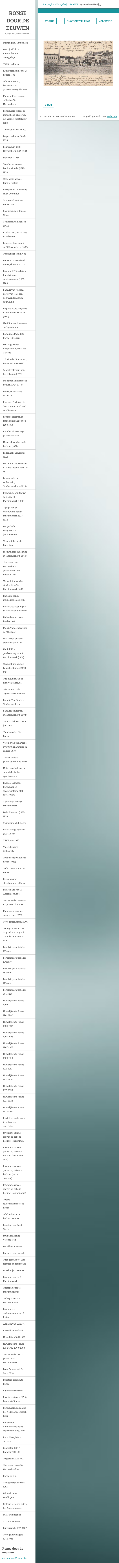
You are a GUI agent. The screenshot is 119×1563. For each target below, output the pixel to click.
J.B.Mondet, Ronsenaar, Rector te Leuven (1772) (15, 361)
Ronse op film (10, 1475)
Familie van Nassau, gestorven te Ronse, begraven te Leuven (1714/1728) (13, 295)
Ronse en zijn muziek (14, 1253)
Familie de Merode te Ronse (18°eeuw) (13, 335)
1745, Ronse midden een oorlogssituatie (15, 325)
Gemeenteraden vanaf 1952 (14, 1484)
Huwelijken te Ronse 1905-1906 (13, 1034)
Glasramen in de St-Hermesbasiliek (13, 1467)
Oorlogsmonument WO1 (15, 921)
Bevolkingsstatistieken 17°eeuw (14, 959)
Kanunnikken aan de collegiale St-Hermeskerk (13, 100)
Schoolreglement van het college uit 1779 (14, 371)
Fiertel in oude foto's (13, 1330)
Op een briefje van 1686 (14, 253)
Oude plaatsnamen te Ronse (13, 870)
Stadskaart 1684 (11, 157)
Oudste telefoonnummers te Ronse (13, 1203)
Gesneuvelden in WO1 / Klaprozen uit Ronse (14, 902)
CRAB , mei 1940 (11, 840)
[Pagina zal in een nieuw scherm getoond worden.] (78, 63)
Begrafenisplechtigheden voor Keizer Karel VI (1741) (15, 312)
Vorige (49, 21)
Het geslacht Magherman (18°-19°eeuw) (10, 530)
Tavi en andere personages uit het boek (15, 759)
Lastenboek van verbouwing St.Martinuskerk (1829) (14, 482)
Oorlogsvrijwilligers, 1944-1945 (13, 1536)
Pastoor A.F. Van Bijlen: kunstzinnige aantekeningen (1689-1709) (14, 277)
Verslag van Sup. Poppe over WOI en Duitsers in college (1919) (15, 746)
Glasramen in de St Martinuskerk (12, 803)
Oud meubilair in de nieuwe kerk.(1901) (13, 680)
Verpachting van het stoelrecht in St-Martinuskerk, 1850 (13, 585)
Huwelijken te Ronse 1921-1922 (13, 1098)
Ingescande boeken (13, 1390)
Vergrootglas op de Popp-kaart (12, 543)
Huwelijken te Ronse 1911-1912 (13, 1066)
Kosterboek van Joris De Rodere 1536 (15, 72)
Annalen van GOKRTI (13, 1323)
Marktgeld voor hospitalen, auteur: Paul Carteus (15, 348)
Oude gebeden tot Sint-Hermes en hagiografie (14, 1261)
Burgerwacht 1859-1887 (15, 1527)
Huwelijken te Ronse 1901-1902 (13, 1013)
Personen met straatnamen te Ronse (14, 880)
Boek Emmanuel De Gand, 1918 (13, 1371)
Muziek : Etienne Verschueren (11, 1237)
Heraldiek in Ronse (12, 1246)
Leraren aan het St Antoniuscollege (12, 891)
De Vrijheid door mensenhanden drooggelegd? (11, 53)
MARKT (74, 4)
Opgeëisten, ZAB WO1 (13, 1458)
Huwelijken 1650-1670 (14, 1337)
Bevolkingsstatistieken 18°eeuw (14, 970)
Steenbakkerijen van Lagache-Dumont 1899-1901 (15, 667)
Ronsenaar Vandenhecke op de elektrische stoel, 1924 (14, 1426)
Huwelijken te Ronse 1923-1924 (13, 1109)
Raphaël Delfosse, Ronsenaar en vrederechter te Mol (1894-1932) (13, 788)
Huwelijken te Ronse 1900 (13, 1002)
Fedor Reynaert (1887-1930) (14, 814)
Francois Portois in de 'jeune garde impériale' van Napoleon (14, 406)
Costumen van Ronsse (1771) (14, 223)
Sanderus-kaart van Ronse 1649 (13, 202)
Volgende (105, 21)
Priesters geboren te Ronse (13, 1381)
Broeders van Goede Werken (13, 1226)
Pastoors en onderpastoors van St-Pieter (14, 1313)
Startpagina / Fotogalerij (15, 42)
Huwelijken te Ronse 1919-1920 (13, 1087)
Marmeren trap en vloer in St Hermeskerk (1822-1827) (15, 467)
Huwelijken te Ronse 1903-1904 (13, 1023)
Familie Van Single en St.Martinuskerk (14, 702)
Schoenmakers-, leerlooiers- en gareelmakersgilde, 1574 (15, 85)
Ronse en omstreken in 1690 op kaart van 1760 (14, 262)
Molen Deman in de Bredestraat (13, 619)
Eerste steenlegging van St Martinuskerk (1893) (15, 608)
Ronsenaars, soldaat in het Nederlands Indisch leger (14, 1411)
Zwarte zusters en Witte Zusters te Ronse (15, 1399)
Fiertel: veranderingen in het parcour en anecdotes (14, 1122)
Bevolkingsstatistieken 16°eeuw (14, 949)
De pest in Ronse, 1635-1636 (14, 138)
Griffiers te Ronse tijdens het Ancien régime (15, 1505)
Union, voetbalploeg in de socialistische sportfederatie (14, 772)
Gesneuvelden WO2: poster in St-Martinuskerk (13, 1358)
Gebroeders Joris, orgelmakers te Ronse (14, 691)
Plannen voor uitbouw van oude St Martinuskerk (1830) (14, 496)
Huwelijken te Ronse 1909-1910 (13, 1055)
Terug (48, 104)
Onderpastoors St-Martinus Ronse (12, 1289)
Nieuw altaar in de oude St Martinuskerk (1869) (15, 553)
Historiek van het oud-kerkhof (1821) (14, 444)
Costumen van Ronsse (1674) (14, 212)
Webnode (112, 116)
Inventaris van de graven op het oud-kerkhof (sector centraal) (12, 1172)
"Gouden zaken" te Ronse (12, 734)
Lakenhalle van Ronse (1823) (14, 454)
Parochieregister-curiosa (12, 1439)
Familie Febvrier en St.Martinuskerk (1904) (14, 712)
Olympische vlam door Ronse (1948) (14, 859)
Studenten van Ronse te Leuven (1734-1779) (15, 382)
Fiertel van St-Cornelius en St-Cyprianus (15, 191)
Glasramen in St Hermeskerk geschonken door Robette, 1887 (12, 568)
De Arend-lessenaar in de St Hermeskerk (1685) (15, 245)
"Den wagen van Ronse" (15, 129)
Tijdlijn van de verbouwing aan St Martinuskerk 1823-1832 (13, 513)
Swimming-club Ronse (14, 822)
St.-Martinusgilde (12, 1514)
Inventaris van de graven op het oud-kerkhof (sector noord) (14, 1188)
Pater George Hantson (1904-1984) (14, 831)
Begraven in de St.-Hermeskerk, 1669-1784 (15, 148)
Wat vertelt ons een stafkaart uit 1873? (13, 640)
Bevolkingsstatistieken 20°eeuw (14, 991)
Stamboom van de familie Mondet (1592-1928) (14, 168)
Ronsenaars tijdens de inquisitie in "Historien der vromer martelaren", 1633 (15, 116)
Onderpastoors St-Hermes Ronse (12, 1300)
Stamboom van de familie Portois (12, 180)
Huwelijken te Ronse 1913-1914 (13, 1077)
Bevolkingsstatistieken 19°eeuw (14, 981)
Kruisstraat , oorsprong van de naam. (15, 234)
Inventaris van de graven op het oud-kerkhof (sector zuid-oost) (13, 1153)
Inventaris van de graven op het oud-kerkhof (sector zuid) (13, 1136)
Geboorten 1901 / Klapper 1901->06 (11, 1449)
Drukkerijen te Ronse (13, 1270)
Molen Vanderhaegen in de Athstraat (15, 629)
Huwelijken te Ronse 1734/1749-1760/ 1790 (14, 1345)
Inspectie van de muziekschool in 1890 (14, 597)
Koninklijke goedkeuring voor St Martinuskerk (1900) (13, 653)
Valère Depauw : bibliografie (11, 848)
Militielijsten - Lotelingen (10, 1495)
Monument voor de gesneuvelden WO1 (13, 913)
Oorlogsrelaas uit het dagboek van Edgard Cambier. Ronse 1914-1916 (13, 934)
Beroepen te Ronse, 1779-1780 (12, 393)
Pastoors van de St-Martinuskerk (12, 1279)
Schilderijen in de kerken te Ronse (11, 1216)
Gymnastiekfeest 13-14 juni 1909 (14, 723)
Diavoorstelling (78, 21)
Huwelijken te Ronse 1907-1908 (13, 1045)
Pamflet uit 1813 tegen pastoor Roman (14, 433)
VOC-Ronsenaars (11, 1521)
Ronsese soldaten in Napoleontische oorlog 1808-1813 (14, 420)
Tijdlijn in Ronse (11, 64)
